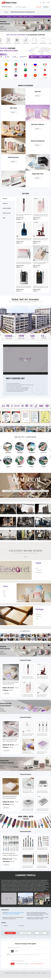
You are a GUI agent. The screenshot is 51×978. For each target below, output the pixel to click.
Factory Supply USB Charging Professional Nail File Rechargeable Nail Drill (10, 683)
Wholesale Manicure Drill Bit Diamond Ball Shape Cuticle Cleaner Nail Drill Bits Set (42, 848)
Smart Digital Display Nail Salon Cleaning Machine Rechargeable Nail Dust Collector (9, 797)
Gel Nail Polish (16, 913)
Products (9, 16)
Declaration (38, 972)
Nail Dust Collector (20, 912)
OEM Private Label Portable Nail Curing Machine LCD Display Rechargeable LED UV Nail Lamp (10, 740)
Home (3, 16)
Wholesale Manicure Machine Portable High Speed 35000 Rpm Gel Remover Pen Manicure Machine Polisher (40, 240)
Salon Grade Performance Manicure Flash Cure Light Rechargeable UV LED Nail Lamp (42, 734)
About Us (15, 16)
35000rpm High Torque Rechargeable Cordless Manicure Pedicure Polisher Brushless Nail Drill (24, 287)
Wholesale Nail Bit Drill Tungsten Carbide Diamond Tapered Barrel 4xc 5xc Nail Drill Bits (10, 854)
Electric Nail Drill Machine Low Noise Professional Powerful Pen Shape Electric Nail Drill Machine (42, 677)
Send (12, 963)
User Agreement (32, 972)
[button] (24, 30)
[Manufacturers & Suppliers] (9, 2)
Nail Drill (10, 912)
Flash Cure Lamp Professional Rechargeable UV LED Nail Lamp (28, 734)
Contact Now (6, 693)
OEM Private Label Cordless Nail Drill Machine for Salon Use (28, 677)
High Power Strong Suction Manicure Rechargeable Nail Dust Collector (42, 791)
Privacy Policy (44, 972)
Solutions (20, 16)
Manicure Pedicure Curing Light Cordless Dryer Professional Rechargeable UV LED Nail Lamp (43, 752)
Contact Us (31, 16)
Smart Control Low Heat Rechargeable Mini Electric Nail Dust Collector (28, 791)
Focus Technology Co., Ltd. (17, 972)
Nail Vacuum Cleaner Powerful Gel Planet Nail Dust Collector (43, 809)
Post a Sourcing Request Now (37, 963)
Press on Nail (10, 913)
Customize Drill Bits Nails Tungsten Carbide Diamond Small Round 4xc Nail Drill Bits (42, 866)
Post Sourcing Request (43, 2)
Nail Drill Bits (5, 913)
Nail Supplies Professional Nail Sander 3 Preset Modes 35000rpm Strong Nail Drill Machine (24, 263)
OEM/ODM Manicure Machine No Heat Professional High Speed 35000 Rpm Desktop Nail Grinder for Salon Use (24, 240)
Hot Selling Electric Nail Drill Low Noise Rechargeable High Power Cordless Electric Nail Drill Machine (40, 216)
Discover (25, 16)
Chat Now (46, 6)
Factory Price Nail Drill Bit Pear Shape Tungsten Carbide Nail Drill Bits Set (28, 848)
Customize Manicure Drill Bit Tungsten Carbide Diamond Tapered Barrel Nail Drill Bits (27, 866)
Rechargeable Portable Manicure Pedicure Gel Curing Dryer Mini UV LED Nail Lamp (28, 752)
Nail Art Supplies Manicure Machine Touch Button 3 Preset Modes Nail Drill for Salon (42, 695)
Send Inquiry (39, 6)
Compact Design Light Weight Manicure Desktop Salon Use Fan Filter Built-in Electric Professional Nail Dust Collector (28, 809)
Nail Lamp (14, 912)
